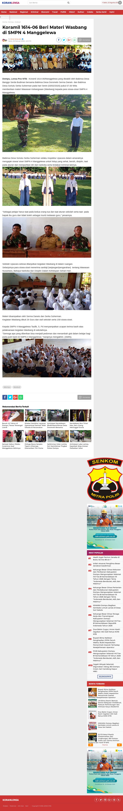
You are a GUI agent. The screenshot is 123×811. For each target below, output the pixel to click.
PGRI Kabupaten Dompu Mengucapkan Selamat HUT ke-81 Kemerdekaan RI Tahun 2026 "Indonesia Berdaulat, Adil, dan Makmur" (107, 656)
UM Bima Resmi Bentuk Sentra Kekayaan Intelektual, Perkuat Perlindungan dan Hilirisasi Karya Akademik (109, 704)
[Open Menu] (120, 2)
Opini (111, 12)
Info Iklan (21, 806)
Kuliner (81, 12)
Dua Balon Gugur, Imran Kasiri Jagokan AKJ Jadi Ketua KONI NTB (106, 631)
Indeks (90, 12)
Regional (24, 12)
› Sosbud (17, 22)
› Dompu (10, 22)
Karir (26, 806)
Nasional (13, 12)
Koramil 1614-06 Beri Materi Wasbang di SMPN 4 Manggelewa (44, 30)
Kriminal (34, 12)
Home (3, 12)
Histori (72, 12)
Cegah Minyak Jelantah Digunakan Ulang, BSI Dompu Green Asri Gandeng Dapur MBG (106, 667)
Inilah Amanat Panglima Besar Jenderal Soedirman (106, 564)
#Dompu (7, 387)
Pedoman (13, 806)
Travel (55, 12)
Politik (63, 12)
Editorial (5, 18)
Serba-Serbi (101, 12)
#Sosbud (17, 387)
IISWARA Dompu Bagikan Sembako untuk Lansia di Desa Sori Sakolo (107, 607)
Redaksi (5, 806)
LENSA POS (47, 806)
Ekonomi (45, 12)
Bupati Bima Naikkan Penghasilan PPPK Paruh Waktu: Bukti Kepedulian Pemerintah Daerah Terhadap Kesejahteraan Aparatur (106, 642)
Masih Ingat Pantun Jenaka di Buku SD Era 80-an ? (106, 558)
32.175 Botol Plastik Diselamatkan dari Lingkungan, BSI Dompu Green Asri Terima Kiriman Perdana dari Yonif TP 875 (103, 739)
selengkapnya (105, 676)
